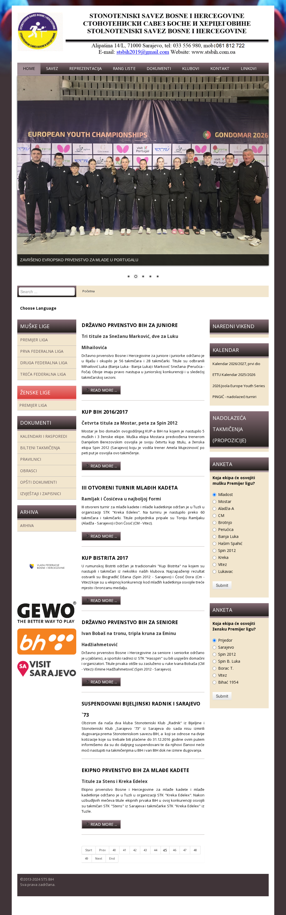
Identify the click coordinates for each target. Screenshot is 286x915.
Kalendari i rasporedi (43, 443)
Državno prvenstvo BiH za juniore (130, 332)
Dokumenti (159, 68)
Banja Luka (228, 544)
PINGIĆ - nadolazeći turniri (234, 404)
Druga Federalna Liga (43, 370)
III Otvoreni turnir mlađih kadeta (130, 495)
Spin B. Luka (229, 668)
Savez (52, 68)
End (112, 866)
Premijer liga (34, 347)
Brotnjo (225, 530)
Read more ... (103, 398)
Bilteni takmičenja (40, 455)
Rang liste (124, 68)
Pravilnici (30, 466)
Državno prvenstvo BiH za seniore (130, 630)
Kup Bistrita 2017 (105, 565)
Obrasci (28, 478)
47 (185, 858)
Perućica (225, 537)
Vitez (222, 572)
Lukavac (225, 579)
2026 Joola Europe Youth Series (239, 393)
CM (221, 523)
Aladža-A (226, 516)
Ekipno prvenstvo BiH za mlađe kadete (135, 778)
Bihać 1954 (228, 689)
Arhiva (27, 533)
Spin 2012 (227, 558)
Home (29, 68)
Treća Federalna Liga (43, 381)
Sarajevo (226, 654)
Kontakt (220, 68)
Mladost (225, 502)
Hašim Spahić (230, 551)
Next (98, 866)
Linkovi (248, 68)
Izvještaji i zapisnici (40, 501)
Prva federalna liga (41, 358)
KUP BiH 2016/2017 (105, 419)
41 (124, 858)
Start (88, 858)
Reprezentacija (85, 68)
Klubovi (190, 68)
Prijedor (225, 647)
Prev (102, 858)
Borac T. (225, 675)
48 (195, 858)
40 (114, 858)
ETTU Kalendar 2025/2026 (234, 382)
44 (155, 858)
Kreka (223, 565)
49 (86, 866)
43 (145, 858)
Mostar (224, 509)
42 (135, 858)
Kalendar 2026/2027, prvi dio (236, 371)
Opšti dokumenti (38, 489)
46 (174, 858)
